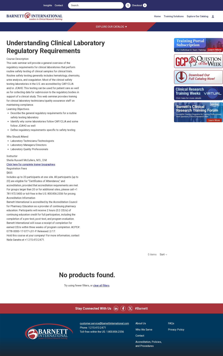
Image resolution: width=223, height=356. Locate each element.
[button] (163, 254)
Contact (59, 5)
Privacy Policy (176, 329)
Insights (47, 5)
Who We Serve (143, 329)
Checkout (138, 5)
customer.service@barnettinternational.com (104, 323)
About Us (140, 323)
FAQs (171, 323)
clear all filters (101, 285)
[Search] (128, 5)
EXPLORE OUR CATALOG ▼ (111, 26)
